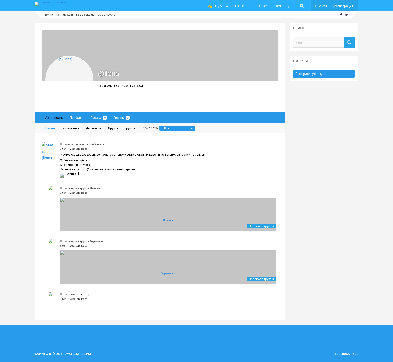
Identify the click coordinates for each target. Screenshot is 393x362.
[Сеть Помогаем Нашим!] (52, 2)
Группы (121, 117)
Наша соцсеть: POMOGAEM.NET (96, 14)
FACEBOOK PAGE (346, 353)
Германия (96, 241)
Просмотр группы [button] (261, 226)
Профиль (76, 117)
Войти (322, 6)
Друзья (98, 117)
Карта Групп (283, 6)
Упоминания (70, 128)
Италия (95, 188)
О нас (262, 6)
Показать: (151, 128)
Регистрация (343, 6)
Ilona (63, 144)
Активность (54, 117)
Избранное (93, 128)
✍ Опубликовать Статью (229, 6)
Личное (50, 128)
